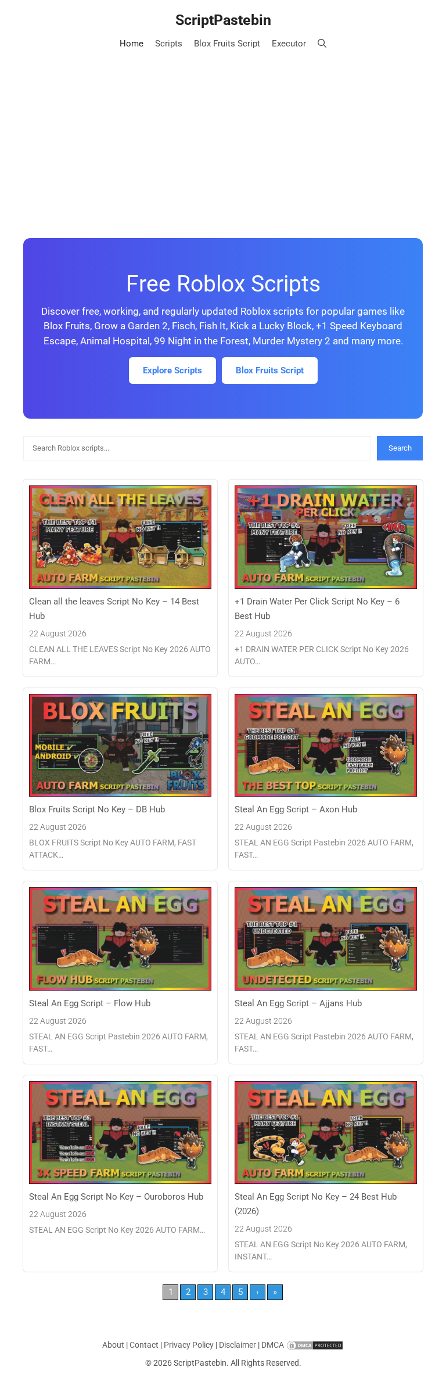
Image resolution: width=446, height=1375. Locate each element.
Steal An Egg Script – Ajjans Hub (298, 1003)
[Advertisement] (223, 139)
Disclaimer (237, 1344)
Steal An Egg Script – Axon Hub (296, 809)
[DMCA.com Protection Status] (315, 1344)
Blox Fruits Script (227, 43)
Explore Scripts (172, 370)
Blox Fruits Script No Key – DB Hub (97, 809)
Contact (144, 1344)
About (113, 1344)
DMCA (272, 1344)
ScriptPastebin (223, 20)
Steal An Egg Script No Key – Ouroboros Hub (116, 1197)
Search (400, 448)
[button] (322, 43)
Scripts (168, 43)
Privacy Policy (189, 1344)
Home (131, 43)
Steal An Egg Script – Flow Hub (89, 1003)
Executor (289, 43)
